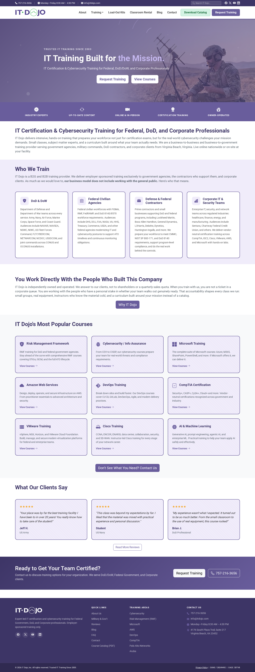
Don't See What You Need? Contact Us (127, 468)
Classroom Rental (141, 12)
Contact (172, 12)
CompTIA (135, 640)
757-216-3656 (25, 3)
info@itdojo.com (92, 3)
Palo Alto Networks (140, 645)
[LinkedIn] (238, 3)
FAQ (93, 635)
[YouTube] (234, 3)
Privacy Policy (202, 667)
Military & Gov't (99, 618)
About (82, 12)
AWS (132, 629)
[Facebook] (226, 3)
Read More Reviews (127, 547)
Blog (159, 12)
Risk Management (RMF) (143, 618)
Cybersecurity (137, 613)
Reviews (95, 624)
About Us (96, 613)
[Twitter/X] (230, 3)
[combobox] (208, 3)
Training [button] (96, 12)
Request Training (225, 12)
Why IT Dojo (127, 305)
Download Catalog (195, 12)
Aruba (133, 651)
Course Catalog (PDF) (103, 645)
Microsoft (135, 624)
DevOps (134, 635)
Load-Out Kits (116, 12)
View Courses (144, 79)
